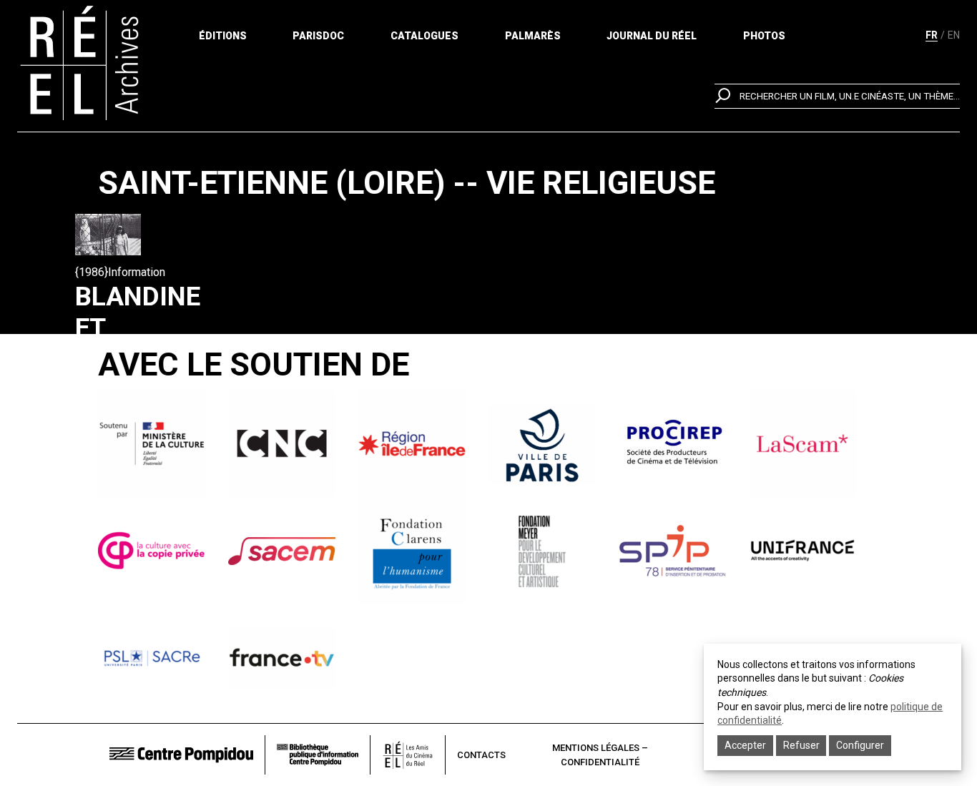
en (954, 35)
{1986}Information (120, 272)
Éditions (223, 35)
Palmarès (533, 35)
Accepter (745, 745)
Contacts (481, 755)
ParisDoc (318, 35)
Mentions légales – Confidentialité (600, 754)
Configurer (860, 745)
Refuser (801, 745)
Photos (764, 35)
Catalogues (424, 35)
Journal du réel (652, 35)
